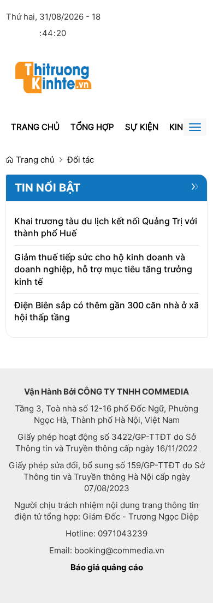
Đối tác (80, 159)
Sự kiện (141, 127)
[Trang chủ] (53, 76)
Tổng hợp (92, 127)
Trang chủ (35, 127)
